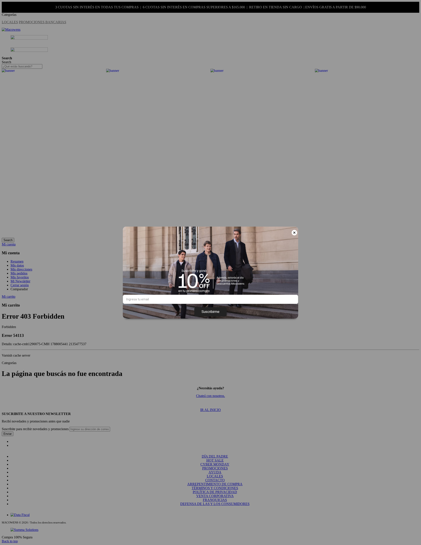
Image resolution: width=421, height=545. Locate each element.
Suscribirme (210, 312)
